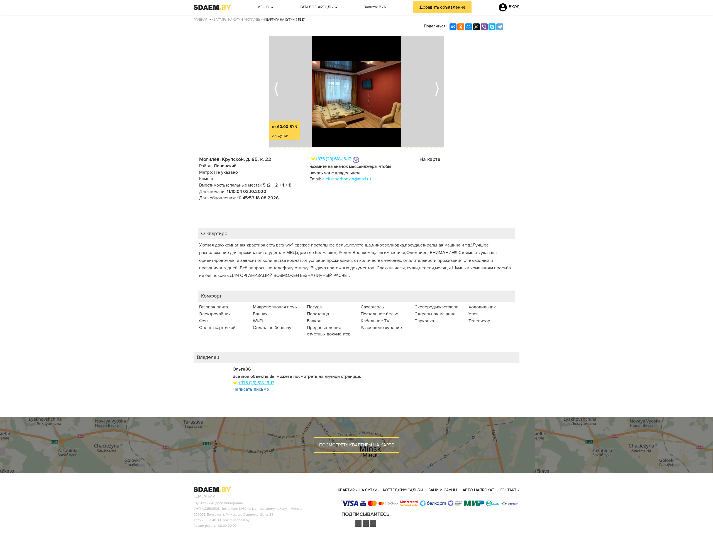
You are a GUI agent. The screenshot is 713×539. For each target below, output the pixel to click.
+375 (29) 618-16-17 (333, 159)
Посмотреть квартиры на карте (356, 445)
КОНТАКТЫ (509, 490)
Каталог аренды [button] (317, 7)
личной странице (342, 376)
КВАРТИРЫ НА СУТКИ (357, 490)
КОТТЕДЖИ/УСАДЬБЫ (403, 490)
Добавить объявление (442, 7)
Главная (200, 19)
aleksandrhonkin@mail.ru (346, 179)
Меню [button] (263, 7)
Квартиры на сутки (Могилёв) (236, 19)
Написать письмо (251, 389)
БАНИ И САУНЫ (442, 490)
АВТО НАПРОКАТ (478, 490)
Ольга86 (242, 369)
